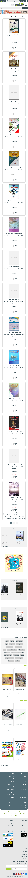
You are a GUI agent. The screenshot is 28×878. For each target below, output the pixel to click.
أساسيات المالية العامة (14, 299)
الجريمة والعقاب (19, 641)
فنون (25, 776)
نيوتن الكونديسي (4, 624)
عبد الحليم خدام (19, 644)
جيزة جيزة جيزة (18, 647)
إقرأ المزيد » (8, 518)
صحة (12, 781)
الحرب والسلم (12, 644)
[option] (20, 679)
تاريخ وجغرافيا (23, 784)
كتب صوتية (14, 812)
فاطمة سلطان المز (19, 596)
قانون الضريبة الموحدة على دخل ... (14, 465)
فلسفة (25, 800)
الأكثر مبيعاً (19, 814)
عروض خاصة (8, 812)
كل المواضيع (23, 774)
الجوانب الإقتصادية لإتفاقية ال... (14, 398)
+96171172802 (23, 855)
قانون (25, 808)
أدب (25, 787)
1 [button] (18, 693)
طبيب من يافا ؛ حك (4, 594)
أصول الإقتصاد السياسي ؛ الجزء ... (14, 332)
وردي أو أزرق (20, 759)
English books (14, 816)
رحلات (25, 803)
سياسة (12, 797)
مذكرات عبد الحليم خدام (12, 650)
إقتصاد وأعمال (23, 779)
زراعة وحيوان (11, 784)
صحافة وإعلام (23, 789)
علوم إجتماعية (11, 800)
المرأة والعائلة (23, 792)
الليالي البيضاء (7, 652)
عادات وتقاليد (11, 803)
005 (4, 650)
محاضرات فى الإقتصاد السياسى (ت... (14, 200)
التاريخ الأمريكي (20, 542)
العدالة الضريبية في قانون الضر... (14, 134)
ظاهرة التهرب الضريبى (14, 266)
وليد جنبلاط (19, 624)
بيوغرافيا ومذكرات (10, 776)
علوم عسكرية (23, 805)
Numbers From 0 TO (7, 759)
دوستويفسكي (22, 650)
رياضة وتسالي (23, 797)
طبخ (25, 781)
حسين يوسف (4, 543)
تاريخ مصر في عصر (4, 542)
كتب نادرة (13, 814)
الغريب (6, 644)
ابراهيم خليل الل (4, 596)
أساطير (12, 787)
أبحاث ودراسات (6, 814)
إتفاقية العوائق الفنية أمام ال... (14, 365)
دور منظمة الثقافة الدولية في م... (14, 167)
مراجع (12, 792)
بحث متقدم (20, 812)
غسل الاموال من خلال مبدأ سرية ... (14, 431)
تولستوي (22, 655)
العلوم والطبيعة (10, 795)
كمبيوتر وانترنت (10, 789)
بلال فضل (12, 641)
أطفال (12, 779)
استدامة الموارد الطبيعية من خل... (14, 35)
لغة (13, 774)
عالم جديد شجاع (19, 658)
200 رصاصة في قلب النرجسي (17, 652)
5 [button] (9, 693)
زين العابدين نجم (19, 543)
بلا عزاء (20, 594)
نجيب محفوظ (11, 661)
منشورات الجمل (10, 647)
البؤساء (7, 641)
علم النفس (11, 805)
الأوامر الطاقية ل (4, 623)
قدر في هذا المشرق (19, 623)
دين (25, 795)
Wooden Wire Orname (20, 690)
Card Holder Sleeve (7, 724)
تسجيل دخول (23, 1)
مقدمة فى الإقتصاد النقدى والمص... (14, 233)
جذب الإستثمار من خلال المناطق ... (14, 68)
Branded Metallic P (20, 724)
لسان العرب (18, 661)
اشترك (8, 869)
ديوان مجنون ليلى (8, 655)
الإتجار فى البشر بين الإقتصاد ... (14, 498)
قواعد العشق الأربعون (9, 658)
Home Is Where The (7, 690)
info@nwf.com (23, 857)
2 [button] (16, 693)
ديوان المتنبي (16, 655)
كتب (25, 812)
